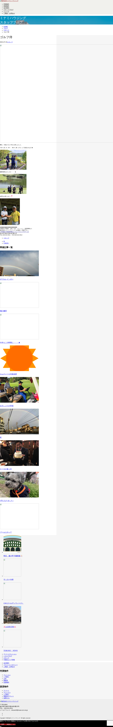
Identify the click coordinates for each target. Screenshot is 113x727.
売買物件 (6, 4)
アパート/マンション (10, 654)
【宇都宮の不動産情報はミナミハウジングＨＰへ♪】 (14, 231)
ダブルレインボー (6, 279)
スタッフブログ (8, 9)
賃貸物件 (6, 6)
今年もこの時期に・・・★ (10, 342)
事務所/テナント (9, 696)
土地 (5, 678)
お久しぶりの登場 (6, 406)
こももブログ (8, 656)
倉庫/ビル (7, 698)
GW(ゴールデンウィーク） (14, 603)
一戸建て (6, 677)
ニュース (6, 11)
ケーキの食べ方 (6, 469)
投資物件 (6, 682)
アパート (6, 690)
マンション (7, 675)
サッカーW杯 (9, 579)
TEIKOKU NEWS (11, 650)
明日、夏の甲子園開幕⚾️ (13, 556)
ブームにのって (6, 532)
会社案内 (6, 8)
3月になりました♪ (7, 501)
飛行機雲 (3, 311)
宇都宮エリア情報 (9, 659)
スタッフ (10, 42)
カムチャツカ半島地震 (8, 374)
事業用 (6, 680)
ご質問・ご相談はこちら (8, 724)
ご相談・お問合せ (9, 13)
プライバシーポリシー (11, 665)
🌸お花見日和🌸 (10, 627)
